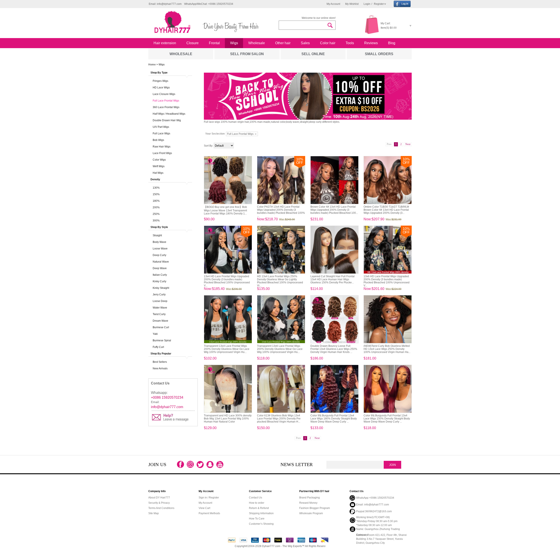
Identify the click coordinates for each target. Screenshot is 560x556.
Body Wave (159, 242)
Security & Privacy (159, 502)
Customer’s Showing (261, 523)
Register (378, 3)
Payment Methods (209, 513)
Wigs (234, 43)
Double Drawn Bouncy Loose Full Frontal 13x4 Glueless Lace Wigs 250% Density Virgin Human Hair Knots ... (333, 349)
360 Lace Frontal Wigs (166, 107)
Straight (157, 235)
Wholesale (256, 43)
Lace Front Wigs (162, 153)
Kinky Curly (159, 281)
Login (367, 3)
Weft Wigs (158, 166)
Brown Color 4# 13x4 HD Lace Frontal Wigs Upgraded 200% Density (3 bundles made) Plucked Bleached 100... (334, 209)
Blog (391, 43)
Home (152, 64)
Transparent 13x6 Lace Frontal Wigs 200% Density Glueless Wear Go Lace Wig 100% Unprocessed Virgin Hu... (280, 349)
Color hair (327, 43)
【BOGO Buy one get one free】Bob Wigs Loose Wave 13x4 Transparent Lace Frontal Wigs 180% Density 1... (225, 210)
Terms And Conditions (161, 508)
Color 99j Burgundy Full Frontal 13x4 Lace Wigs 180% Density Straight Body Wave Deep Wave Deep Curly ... (333, 418)
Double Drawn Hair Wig (167, 120)
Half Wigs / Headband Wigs (169, 113)
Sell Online (313, 54)
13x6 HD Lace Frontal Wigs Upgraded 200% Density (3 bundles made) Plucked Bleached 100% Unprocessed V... (387, 281)
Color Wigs (159, 159)
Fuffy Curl (158, 347)
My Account (333, 3)
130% (156, 187)
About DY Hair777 (159, 497)
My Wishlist (352, 3)
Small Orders (379, 54)
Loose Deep (160, 301)
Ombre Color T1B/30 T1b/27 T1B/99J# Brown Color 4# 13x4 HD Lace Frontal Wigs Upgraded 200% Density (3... (386, 209)
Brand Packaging (309, 497)
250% (156, 214)
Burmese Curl (161, 327)
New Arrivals (160, 368)
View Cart (204, 508)
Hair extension (165, 43)
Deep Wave (160, 268)
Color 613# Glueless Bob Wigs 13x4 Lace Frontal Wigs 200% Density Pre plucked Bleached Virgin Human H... (279, 418)
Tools (350, 43)
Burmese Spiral (162, 340)
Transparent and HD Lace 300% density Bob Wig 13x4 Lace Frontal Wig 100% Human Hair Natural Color (228, 418)
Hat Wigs (158, 172)
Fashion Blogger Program (314, 508)
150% (156, 194)
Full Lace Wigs (161, 133)
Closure (192, 43)
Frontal (214, 43)
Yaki (155, 333)
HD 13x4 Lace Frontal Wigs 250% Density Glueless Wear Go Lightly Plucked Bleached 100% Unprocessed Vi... (280, 281)
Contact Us (255, 497)
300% (156, 220)
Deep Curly (159, 255)
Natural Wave (161, 261)
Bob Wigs (158, 140)
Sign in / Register (209, 497)
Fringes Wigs (160, 80)
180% (156, 200)
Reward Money (308, 502)
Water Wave (160, 307)
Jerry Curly (159, 294)
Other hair (282, 43)
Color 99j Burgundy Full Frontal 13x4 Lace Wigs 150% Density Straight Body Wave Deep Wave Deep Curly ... (387, 418)
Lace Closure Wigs (164, 94)
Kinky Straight (161, 287)
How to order (256, 502)
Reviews (371, 43)
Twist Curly (159, 314)
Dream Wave (160, 320)
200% (156, 207)
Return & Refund (259, 508)
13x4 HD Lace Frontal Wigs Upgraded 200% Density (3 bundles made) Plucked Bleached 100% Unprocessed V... (227, 281)
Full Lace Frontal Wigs (166, 100)
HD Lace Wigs (161, 87)
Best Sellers (160, 361)
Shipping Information (261, 513)
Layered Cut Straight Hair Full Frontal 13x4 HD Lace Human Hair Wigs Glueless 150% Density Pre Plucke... (332, 279)
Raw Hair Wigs (161, 146)
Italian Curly (160, 274)
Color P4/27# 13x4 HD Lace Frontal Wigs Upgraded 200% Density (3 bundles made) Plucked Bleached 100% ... (281, 211)
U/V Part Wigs (161, 126)
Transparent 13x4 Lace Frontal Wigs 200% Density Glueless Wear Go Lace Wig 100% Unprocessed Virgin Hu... (226, 349)
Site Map (153, 513)
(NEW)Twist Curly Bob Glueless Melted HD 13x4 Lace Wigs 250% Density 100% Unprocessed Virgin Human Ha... (387, 349)
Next (407, 144)
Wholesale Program (311, 513)
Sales (305, 43)
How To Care (256, 518)
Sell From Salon (247, 54)
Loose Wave (160, 248)
